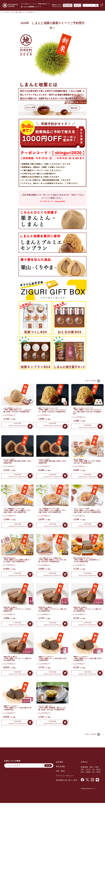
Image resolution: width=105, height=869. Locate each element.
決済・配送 (60, 771)
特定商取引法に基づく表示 (67, 780)
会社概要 (59, 762)
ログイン (77, 5)
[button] (103, 380)
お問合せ (84, 762)
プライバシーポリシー (65, 776)
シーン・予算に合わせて (40, 3)
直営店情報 (60, 766)
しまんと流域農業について (31, 6)
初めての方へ (58, 4)
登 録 (48, 765)
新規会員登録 (67, 5)
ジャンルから (25, 3)
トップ (2, 12)
